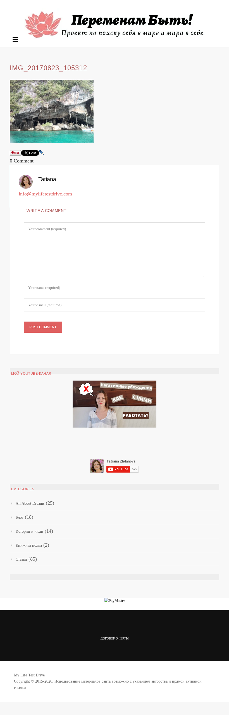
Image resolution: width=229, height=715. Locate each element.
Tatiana (47, 179)
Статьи (21, 559)
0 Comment (22, 161)
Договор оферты (115, 638)
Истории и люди (29, 531)
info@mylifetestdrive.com (45, 194)
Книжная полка (29, 545)
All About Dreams (30, 503)
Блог (19, 517)
